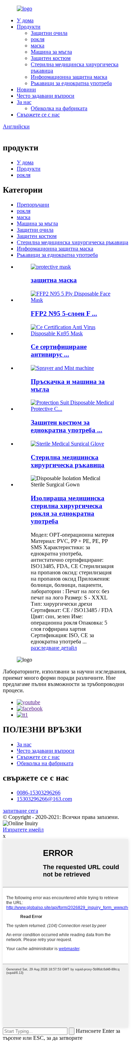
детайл (69, 648)
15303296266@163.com (44, 799)
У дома (25, 20)
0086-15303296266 (38, 793)
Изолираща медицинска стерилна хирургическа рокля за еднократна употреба (67, 509)
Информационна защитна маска (69, 77)
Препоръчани (33, 205)
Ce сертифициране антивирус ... (59, 350)
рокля (37, 39)
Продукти (29, 27)
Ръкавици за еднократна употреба (71, 83)
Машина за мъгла (51, 52)
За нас (24, 102)
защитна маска (54, 280)
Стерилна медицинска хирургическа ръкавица (72, 242)
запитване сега (20, 811)
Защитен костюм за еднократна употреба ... (66, 426)
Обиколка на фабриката (59, 108)
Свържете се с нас (38, 115)
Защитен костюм (51, 58)
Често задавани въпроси (45, 96)
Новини (26, 89)
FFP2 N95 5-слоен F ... (64, 313)
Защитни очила (49, 33)
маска (37, 46)
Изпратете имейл (23, 830)
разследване (46, 648)
